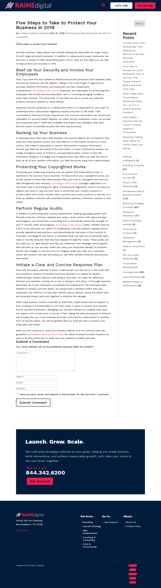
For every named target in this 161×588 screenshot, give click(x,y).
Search (139, 23)
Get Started (40, 481)
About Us (131, 522)
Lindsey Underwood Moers (33, 33)
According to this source (46, 90)
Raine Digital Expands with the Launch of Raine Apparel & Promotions (132, 124)
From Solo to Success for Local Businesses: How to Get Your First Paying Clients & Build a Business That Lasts (133, 77)
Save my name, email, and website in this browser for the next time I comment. (64, 394)
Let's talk (121, 5)
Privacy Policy (133, 526)
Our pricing (145, 5)
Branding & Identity (133, 165)
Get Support (111, 522)
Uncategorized (131, 272)
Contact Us (22, 530)
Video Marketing (132, 277)
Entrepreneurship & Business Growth (87, 33)
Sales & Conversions (134, 246)
